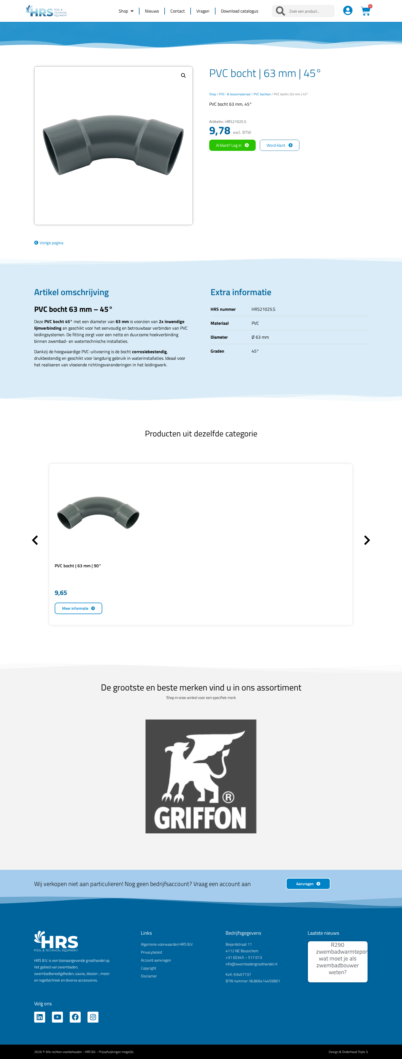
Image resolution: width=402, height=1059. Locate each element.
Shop (123, 11)
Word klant (276, 145)
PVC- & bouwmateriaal (234, 94)
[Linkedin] (39, 861)
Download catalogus (239, 11)
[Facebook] (75, 861)
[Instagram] (93, 861)
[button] (183, 75)
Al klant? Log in (228, 145)
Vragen (202, 11)
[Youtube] (57, 861)
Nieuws (152, 11)
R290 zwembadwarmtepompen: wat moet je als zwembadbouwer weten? (348, 802)
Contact (177, 11)
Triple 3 (363, 895)
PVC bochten (262, 94)
